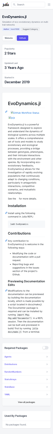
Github (22, 38)
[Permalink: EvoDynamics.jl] (6, 111)
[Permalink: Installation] (6, 212)
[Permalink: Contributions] (6, 240)
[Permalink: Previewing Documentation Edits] (6, 290)
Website (9, 38)
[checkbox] (45, 347)
